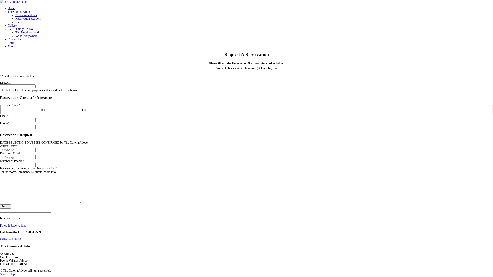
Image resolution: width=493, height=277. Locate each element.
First (42, 109)
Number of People (12, 161)
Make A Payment (10, 238)
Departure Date (10, 153)
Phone (4, 123)
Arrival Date (8, 146)
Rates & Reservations (13, 225)
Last (84, 109)
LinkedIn (5, 82)
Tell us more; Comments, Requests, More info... (29, 172)
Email (4, 116)
